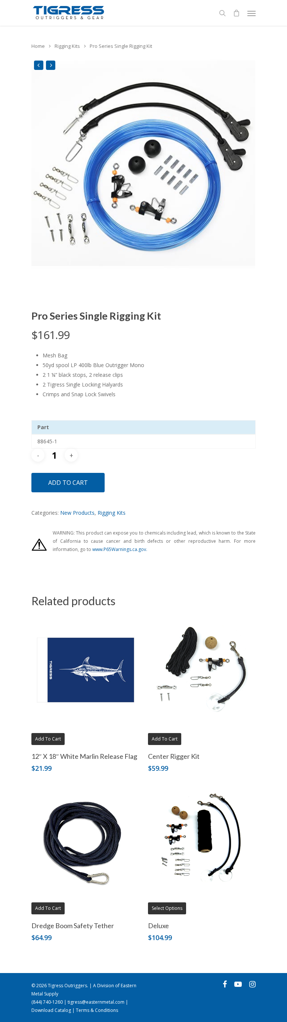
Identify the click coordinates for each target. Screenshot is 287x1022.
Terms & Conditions (97, 1010)
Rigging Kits (67, 46)
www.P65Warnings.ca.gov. (119, 549)
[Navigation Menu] (251, 13)
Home (38, 46)
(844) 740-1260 (47, 1002)
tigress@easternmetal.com (96, 1002)
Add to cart (68, 482)
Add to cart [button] (48, 739)
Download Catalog (51, 1010)
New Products (77, 512)
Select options (167, 908)
